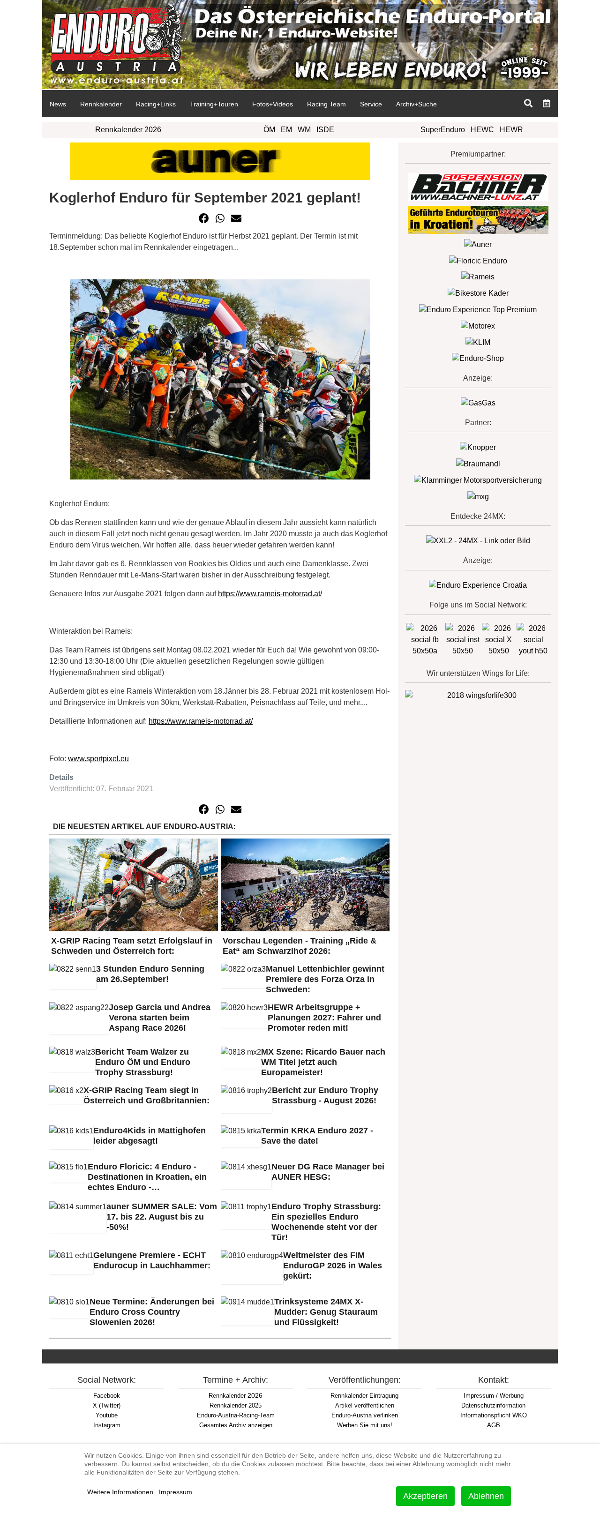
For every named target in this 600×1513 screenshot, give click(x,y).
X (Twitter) (106, 1405)
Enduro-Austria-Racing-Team (236, 1415)
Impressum (175, 1492)
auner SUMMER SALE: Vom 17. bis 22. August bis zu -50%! (161, 1217)
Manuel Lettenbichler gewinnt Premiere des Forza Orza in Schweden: (325, 979)
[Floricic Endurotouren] (478, 260)
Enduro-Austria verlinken (364, 1415)
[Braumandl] (478, 463)
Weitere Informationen (120, 1492)
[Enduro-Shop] (478, 358)
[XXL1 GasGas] (478, 403)
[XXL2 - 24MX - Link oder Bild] (478, 541)
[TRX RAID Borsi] (478, 496)
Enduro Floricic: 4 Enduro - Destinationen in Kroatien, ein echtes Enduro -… (147, 1177)
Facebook (106, 1395)
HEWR (511, 130)
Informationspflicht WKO (493, 1415)
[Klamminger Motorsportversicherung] (478, 480)
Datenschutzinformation (493, 1405)
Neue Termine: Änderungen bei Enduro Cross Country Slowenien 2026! (152, 1312)
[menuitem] (57, 103)
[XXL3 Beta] (478, 585)
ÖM (269, 130)
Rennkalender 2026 (128, 130)
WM (304, 130)
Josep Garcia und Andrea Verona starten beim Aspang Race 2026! (159, 1018)
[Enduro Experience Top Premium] (478, 309)
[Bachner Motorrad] (478, 186)
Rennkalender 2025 (236, 1405)
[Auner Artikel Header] (220, 161)
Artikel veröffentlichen (364, 1405)
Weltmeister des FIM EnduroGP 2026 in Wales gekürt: (332, 1266)
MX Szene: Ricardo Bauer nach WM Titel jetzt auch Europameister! (323, 1062)
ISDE (325, 130)
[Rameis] (478, 277)
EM (286, 130)
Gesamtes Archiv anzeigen (235, 1425)
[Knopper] (478, 447)
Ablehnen (486, 1496)
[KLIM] (477, 342)
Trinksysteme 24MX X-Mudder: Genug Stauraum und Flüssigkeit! (326, 1312)
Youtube (107, 1415)
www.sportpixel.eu (98, 759)
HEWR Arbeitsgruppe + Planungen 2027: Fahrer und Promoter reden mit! (324, 1018)
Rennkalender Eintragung (364, 1395)
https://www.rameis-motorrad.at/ (270, 594)
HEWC (482, 130)
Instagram (106, 1425)
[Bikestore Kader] (478, 293)
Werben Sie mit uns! (364, 1425)
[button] (204, 218)
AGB (493, 1425)
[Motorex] (478, 326)
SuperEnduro (442, 130)
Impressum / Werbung (494, 1395)
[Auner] (478, 244)
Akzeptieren (425, 1496)
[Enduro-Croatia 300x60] (478, 219)
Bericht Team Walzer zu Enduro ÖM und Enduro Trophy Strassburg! (142, 1062)
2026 (235, 1395)
